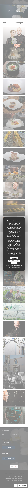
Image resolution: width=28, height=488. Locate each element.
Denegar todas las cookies (14, 260)
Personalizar (14, 263)
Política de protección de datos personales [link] (14, 265)
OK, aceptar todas (14, 258)
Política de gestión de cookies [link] (14, 267)
